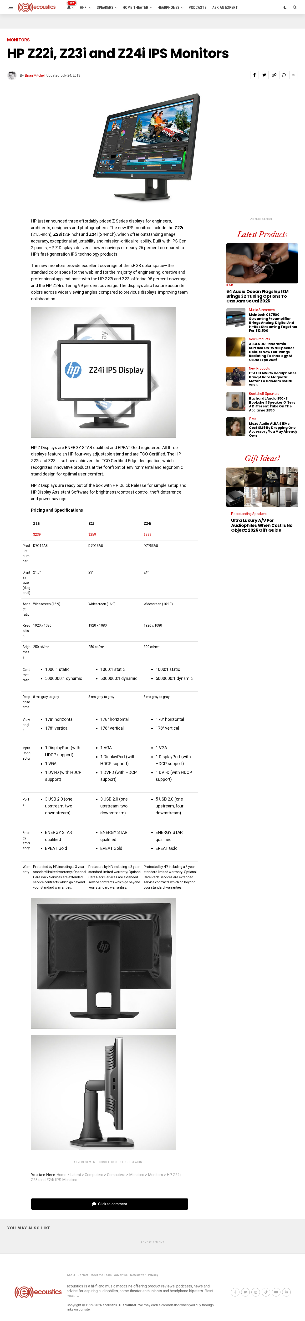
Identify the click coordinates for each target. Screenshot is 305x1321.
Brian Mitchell (35, 75)
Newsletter (138, 1275)
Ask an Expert (225, 7)
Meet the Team (101, 1275)
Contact (82, 1275)
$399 (147, 534)
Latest (75, 1175)
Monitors (136, 1175)
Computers (94, 1175)
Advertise (121, 1275)
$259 (92, 534)
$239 (37, 534)
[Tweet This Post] (264, 75)
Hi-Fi (83, 7)
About (71, 1275)
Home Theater (135, 7)
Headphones (168, 7)
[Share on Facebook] (254, 75)
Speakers (105, 7)
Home (61, 1175)
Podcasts (198, 7)
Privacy (153, 1275)
